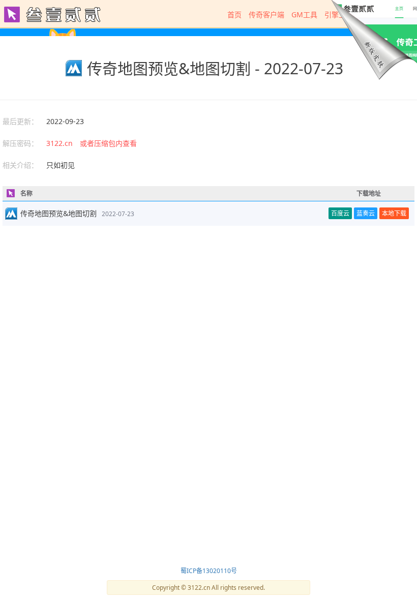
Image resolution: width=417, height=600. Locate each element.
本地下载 (394, 213)
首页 (234, 14)
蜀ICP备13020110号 (209, 570)
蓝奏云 (365, 213)
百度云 (340, 213)
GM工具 (304, 14)
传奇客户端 (266, 14)
